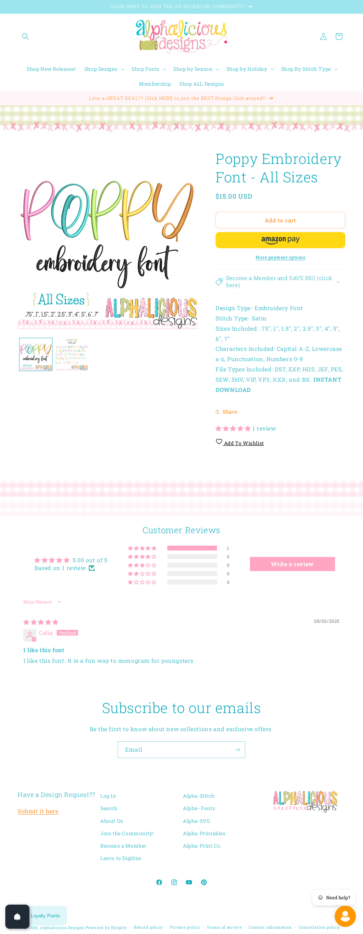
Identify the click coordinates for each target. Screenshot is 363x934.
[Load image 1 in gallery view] (35, 354)
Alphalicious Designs (62, 927)
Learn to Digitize (120, 858)
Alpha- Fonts (199, 808)
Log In (108, 795)
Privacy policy (185, 927)
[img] (40, 622)
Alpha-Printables (204, 833)
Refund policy (148, 927)
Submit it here (38, 811)
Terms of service (224, 927)
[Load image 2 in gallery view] (72, 354)
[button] (25, 36)
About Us (111, 821)
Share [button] (230, 411)
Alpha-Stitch (198, 795)
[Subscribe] (237, 749)
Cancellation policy (318, 927)
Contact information (270, 927)
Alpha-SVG (196, 821)
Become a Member (123, 845)
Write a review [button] (292, 564)
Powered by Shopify (106, 927)
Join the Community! (126, 833)
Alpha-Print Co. (202, 845)
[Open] (17, 917)
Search (109, 808)
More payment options (280, 257)
